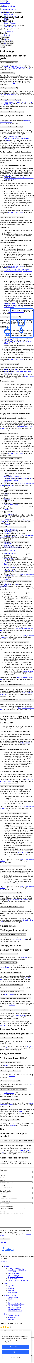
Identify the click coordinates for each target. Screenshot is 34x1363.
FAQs (5, 33)
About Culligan (8, 14)
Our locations (12, 1317)
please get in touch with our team (18, 900)
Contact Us (7, 35)
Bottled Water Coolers (14, 1275)
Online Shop (7, 584)
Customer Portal (8, 31)
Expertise (6, 533)
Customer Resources (10, 23)
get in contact (4, 1025)
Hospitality (11, 1288)
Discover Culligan (9, 6)
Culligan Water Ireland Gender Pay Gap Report (15, 1306)
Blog (5, 20)
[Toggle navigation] (17, 485)
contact (20, 852)
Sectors (6, 482)
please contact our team (19, 939)
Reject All (16, 1352)
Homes (8, 3)
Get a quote (11, 1319)
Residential (11, 1285)
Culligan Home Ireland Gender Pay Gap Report (15, 1310)
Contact (6, 1314)
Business (3, 1)
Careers (6, 18)
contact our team (28, 671)
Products (6, 1266)
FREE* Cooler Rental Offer (12, 547)
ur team (25, 852)
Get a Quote (3, 586)
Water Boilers (12, 1272)
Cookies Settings (15, 1357)
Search (16, 584)
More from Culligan (10, 1295)
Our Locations (8, 16)
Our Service (7, 531)
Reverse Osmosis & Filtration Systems (19, 1280)
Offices (10, 1287)
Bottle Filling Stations (14, 1273)
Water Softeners (12, 1278)
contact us (24, 957)
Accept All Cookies (15, 1346)
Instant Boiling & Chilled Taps (17, 1270)
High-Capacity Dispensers (15, 1277)
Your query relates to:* (7, 1207)
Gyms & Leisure (12, 1292)
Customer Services (13, 1316)
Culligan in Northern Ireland (16, 1304)
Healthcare (11, 1290)
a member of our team (6, 1105)
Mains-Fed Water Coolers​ (15, 1268)
